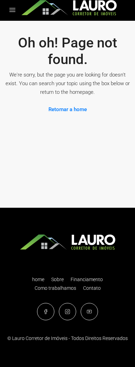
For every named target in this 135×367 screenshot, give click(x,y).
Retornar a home (67, 109)
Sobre (57, 279)
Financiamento (87, 279)
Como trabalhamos (55, 288)
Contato (92, 288)
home (38, 279)
